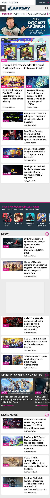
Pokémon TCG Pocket (37, 14)
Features (14, 3)
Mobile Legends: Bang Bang (21, 375)
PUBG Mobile (19, 14)
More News (9, 414)
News (4, 3)
